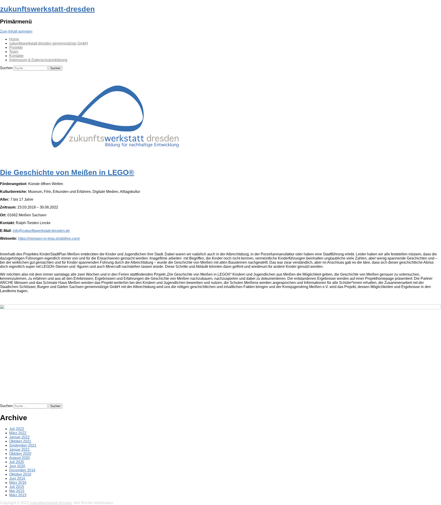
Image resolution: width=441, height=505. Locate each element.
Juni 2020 (17, 466)
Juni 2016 (17, 478)
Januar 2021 (19, 449)
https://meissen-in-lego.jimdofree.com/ (49, 238)
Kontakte (16, 56)
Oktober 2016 (20, 474)
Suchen (6, 68)
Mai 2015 (16, 491)
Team (13, 52)
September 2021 (22, 445)
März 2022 (17, 433)
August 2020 (19, 458)
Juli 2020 (16, 462)
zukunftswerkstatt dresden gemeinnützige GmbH (48, 43)
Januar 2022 (19, 437)
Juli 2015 (16, 487)
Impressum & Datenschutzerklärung (38, 60)
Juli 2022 (16, 429)
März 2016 (17, 483)
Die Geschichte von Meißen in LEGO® (67, 172)
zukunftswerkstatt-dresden (47, 9)
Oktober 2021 (20, 441)
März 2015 (17, 495)
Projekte (16, 47)
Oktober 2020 (20, 454)
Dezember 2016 (22, 470)
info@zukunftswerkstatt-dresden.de (41, 231)
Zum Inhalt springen (16, 31)
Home (14, 39)
